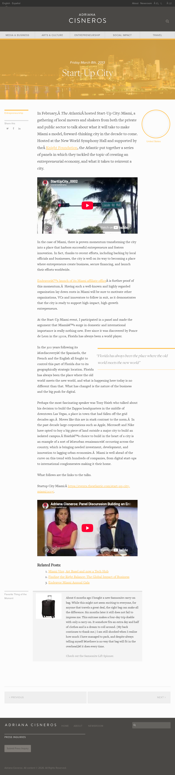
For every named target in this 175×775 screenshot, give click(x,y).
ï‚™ (163, 3)
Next (161, 697)
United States (153, 141)
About (135, 3)
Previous (17, 697)
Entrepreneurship (87, 35)
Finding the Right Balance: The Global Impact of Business (88, 576)
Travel (157, 35)
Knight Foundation (61, 147)
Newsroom (146, 3)
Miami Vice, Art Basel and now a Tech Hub (78, 571)
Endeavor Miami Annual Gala (69, 582)
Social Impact (122, 35)
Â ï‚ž (168, 3)
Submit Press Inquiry (18, 748)
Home (65, 725)
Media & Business (17, 35)
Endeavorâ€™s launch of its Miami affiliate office (71, 280)
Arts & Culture (52, 35)
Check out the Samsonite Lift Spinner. (90, 656)
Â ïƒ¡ (156, 3)
